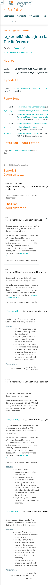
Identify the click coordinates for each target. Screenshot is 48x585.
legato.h (19, 48)
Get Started (9, 16)
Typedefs (16, 30)
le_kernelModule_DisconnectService (32, 123)
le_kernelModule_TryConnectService (32, 110)
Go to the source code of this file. (18, 52)
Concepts (21, 16)
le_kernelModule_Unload (27, 133)
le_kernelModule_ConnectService (31, 107)
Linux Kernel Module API (20, 150)
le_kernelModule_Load (26, 127)
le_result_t (8, 110)
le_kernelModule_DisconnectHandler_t (31, 88)
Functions (26, 30)
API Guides (34, 16)
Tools (45, 16)
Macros (7, 30)
